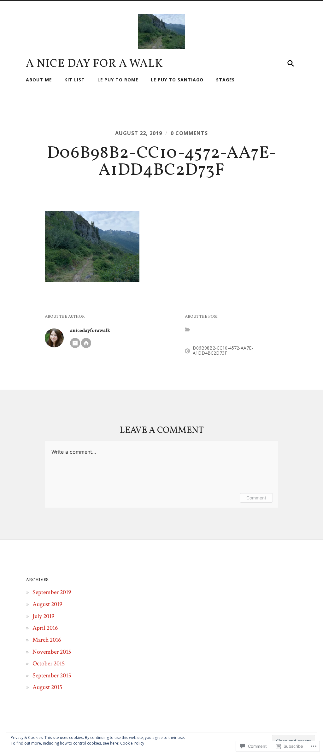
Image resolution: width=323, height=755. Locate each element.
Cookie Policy (132, 743)
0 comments (189, 133)
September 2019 (51, 592)
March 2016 (46, 640)
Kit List (74, 80)
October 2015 (48, 663)
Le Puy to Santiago (177, 80)
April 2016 (45, 628)
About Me (39, 80)
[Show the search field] (291, 63)
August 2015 (47, 687)
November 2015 (51, 652)
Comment (256, 497)
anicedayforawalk (90, 330)
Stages (225, 80)
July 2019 (43, 616)
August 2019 (47, 604)
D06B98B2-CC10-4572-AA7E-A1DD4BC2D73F (223, 350)
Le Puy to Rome (117, 80)
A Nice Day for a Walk (94, 64)
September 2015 (51, 675)
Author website (86, 343)
